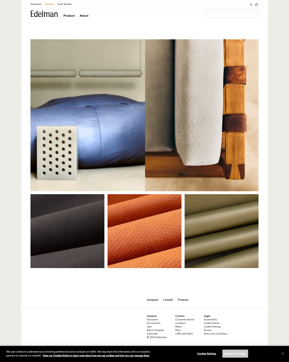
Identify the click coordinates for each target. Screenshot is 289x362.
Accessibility (210, 319)
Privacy (208, 330)
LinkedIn (168, 299)
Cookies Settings (206, 353)
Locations (180, 323)
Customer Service (184, 319)
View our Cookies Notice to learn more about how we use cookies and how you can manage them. (96, 355)
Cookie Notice (211, 323)
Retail (178, 326)
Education (152, 319)
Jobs (149, 326)
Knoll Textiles (65, 4)
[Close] (282, 353)
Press (178, 330)
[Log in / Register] (250, 4)
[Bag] (256, 4)
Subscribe (152, 334)
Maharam (35, 4)
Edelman (49, 4)
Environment (153, 323)
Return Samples (155, 330)
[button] (69, 19)
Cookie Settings (212, 326)
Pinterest (183, 299)
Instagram (152, 299)
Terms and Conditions (215, 334)
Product (69, 16)
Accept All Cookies (235, 353)
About (84, 16)
